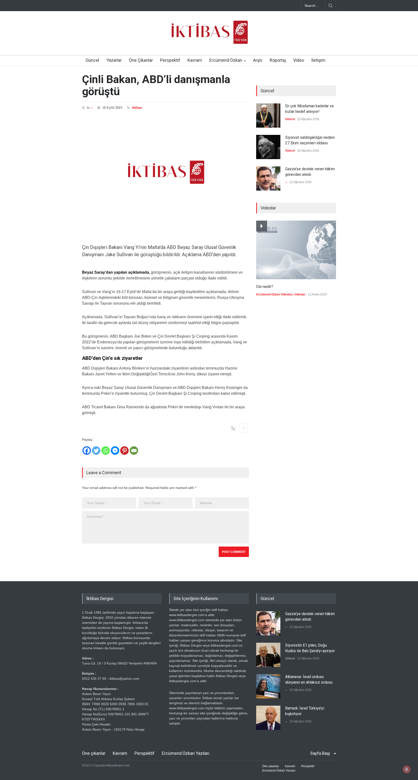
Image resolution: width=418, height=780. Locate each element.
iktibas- (137, 107)
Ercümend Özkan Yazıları (185, 753)
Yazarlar (114, 60)
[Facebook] (86, 450)
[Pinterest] (124, 450)
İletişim (318, 60)
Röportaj (278, 60)
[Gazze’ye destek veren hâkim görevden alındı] (268, 178)
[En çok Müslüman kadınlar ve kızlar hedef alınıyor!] (268, 115)
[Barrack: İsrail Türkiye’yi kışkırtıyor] (268, 718)
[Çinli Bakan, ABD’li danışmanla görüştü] (165, 172)
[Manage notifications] (407, 769)
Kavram (194, 60)
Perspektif (170, 60)
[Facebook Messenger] (115, 450)
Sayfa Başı (320, 753)
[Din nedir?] (296, 250)
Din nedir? (264, 286)
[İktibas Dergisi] (209, 36)
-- (92, 107)
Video (298, 60)
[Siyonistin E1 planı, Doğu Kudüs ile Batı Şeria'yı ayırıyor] (268, 655)
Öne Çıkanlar (141, 60)
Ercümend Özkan (225, 60)
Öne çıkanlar (93, 753)
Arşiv (257, 60)
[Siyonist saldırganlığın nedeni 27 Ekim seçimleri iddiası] (268, 147)
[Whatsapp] (105, 450)
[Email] (134, 450)
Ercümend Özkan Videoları (274, 294)
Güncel (92, 60)
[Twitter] (96, 450)
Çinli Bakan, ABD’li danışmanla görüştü (156, 85)
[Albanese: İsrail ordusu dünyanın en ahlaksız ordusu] (268, 686)
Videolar (300, 294)
